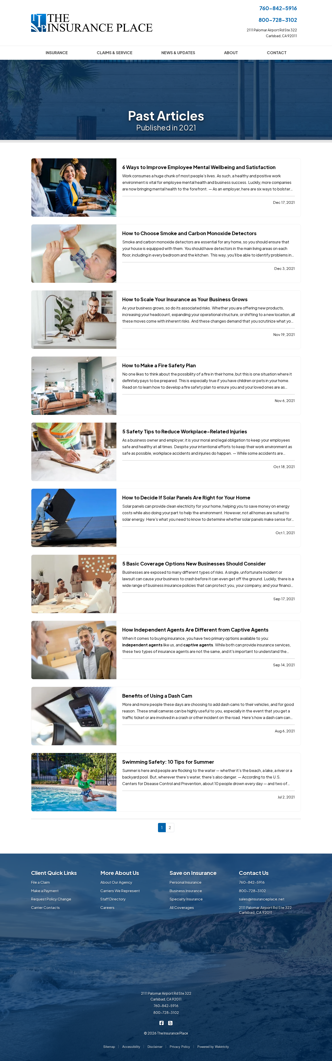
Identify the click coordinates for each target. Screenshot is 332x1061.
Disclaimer (155, 1046)
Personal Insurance (185, 882)
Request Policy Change (51, 899)
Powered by (213, 1046)
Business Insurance (186, 890)
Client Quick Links (54, 872)
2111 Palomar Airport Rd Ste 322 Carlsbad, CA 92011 (265, 910)
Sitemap (109, 1046)
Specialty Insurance (186, 899)
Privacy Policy (180, 1046)
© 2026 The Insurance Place (166, 1033)
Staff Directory (113, 899)
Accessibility (131, 1046)
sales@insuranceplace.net (261, 899)
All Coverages (182, 907)
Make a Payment (45, 890)
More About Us (119, 872)
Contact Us (254, 872)
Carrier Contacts (45, 907)
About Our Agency (116, 882)
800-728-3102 (278, 20)
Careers (107, 907)
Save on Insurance (193, 872)
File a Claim (40, 882)
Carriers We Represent (120, 890)
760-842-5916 (278, 8)
